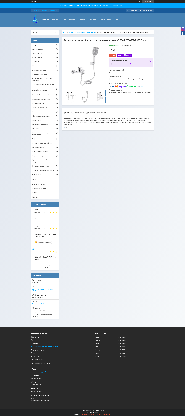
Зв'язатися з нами (117, 5)
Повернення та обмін (39, 188)
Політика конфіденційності (103, 414)
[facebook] (64, 128)
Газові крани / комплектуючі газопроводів (41, 134)
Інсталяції (35, 128)
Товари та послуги (69, 19)
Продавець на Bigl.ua (92, 412)
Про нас (83, 19)
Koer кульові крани (38, 103)
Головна (55, 19)
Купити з (121, 55)
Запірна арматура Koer (39, 107)
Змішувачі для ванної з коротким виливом (81, 32)
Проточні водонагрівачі (39, 74)
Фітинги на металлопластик (41, 116)
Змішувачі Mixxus (37, 49)
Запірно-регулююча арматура (41, 124)
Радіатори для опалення (40, 151)
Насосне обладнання (39, 112)
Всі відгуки (45, 267)
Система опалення (38, 147)
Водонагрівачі (36, 174)
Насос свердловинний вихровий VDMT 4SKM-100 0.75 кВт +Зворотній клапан (45, 257)
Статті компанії (106, 19)
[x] (66, 128)
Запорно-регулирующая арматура (43, 170)
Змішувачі (35, 61)
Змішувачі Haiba (37, 57)
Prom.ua (102, 410)
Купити (113, 55)
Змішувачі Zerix (37, 53)
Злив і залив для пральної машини (43, 84)
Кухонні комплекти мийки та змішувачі (41, 161)
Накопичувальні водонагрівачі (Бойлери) (42, 79)
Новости (35, 197)
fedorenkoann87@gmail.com (41, 304)
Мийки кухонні (36, 120)
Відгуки (34, 192)
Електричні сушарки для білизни (42, 143)
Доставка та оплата (38, 184)
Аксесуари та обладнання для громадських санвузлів (42, 90)
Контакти (93, 19)
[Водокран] (35, 20)
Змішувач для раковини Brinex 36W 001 (45, 217)
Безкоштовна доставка (118, 76)
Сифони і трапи (37, 139)
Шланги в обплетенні (39, 66)
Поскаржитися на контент (88, 414)
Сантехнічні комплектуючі (40, 95)
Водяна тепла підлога (39, 156)
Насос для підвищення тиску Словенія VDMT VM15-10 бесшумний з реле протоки (45, 234)
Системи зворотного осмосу (41, 166)
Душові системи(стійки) (39, 70)
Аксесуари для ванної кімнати (41, 99)
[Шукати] (56, 32)
